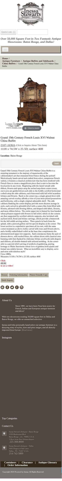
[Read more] (27, 330)
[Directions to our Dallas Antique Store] (4, 447)
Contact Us (7, 426)
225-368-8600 (17, 441)
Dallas (49, 41)
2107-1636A (8, 145)
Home (5, 58)
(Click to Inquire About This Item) (31, 145)
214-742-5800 (16, 453)
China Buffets (9, 63)
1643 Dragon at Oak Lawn (19, 448)
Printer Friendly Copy (39, 275)
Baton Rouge (31, 41)
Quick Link (6, 32)
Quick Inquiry (7, 280)
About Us (7, 300)
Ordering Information (18, 275)
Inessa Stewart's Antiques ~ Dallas (21, 446)
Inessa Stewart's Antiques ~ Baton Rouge (24, 432)
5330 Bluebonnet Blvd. (17, 434)
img (8, 310)
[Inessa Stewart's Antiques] (31, 13)
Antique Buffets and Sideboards (38, 61)
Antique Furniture (11, 61)
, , (19, 451)
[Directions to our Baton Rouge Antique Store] (4, 433)
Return (4, 275)
